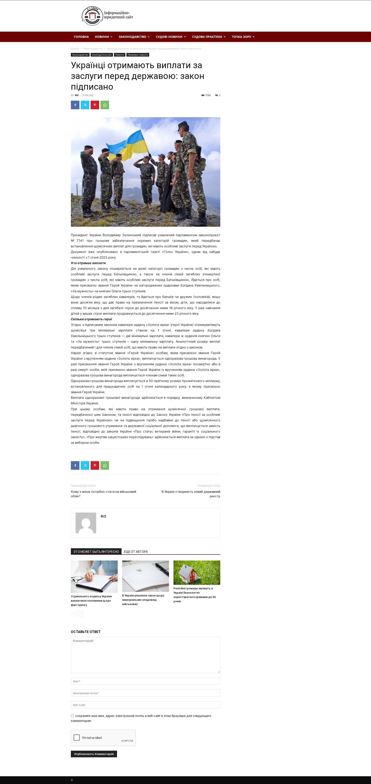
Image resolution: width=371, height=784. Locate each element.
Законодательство (102, 54)
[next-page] (80, 613)
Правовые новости (138, 54)
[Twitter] (85, 105)
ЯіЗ (77, 95)
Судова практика (207, 37)
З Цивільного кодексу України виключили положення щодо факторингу (91, 601)
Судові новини (169, 37)
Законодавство (132, 37)
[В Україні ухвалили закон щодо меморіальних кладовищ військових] (145, 576)
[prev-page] (73, 613)
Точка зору (241, 37)
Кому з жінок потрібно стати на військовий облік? (103, 494)
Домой (75, 48)
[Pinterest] (95, 105)
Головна (81, 37)
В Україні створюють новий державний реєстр (191, 494)
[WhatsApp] (104, 105)
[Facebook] (75, 105)
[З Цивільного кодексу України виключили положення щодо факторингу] (94, 577)
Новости (119, 54)
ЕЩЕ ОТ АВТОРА (136, 551)
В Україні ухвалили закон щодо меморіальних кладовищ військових (143, 600)
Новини (102, 37)
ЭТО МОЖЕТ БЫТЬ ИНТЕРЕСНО (96, 551)
